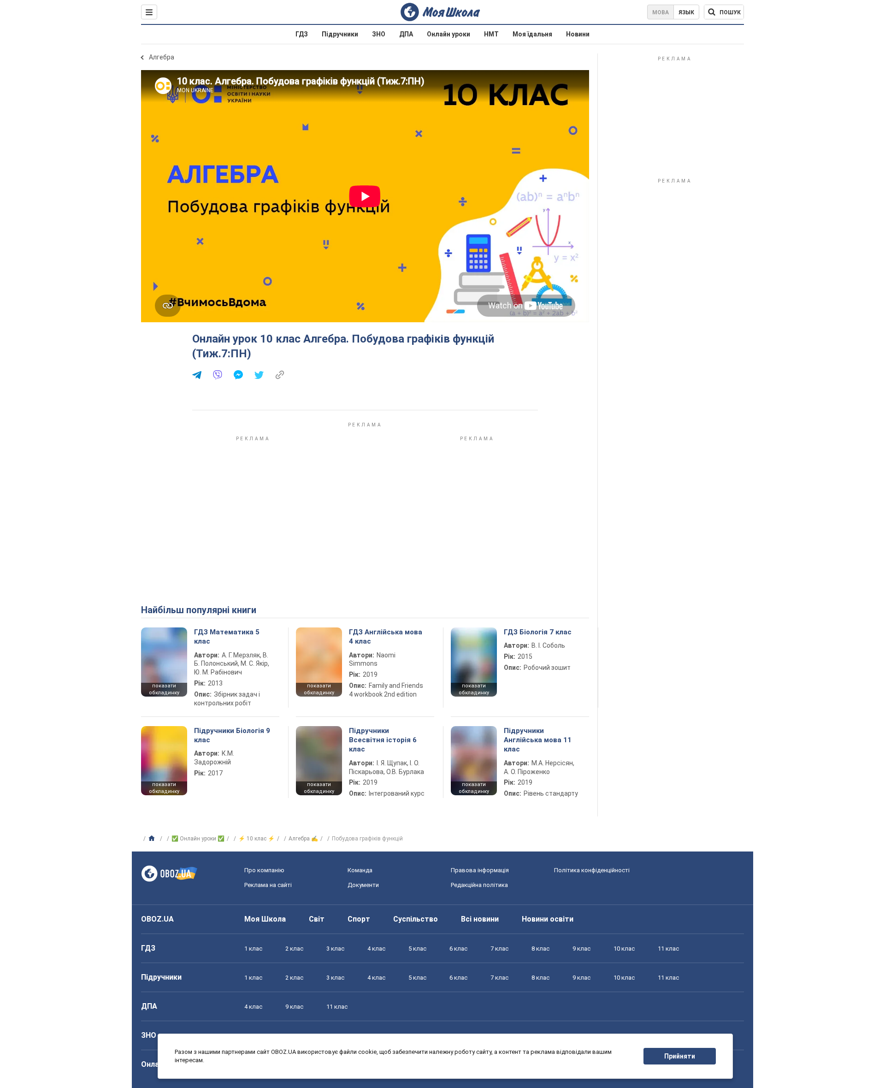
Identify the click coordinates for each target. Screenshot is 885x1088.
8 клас (540, 948)
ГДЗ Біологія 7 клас (538, 632)
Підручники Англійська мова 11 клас (538, 740)
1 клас (253, 948)
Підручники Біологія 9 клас (232, 735)
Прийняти (679, 1056)
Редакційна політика (479, 884)
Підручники (340, 34)
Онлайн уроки (448, 34)
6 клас (458, 948)
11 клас (668, 948)
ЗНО (378, 34)
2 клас (294, 948)
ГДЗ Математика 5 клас (227, 636)
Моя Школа (265, 919)
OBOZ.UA (157, 919)
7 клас (499, 948)
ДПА (406, 34)
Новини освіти (547, 919)
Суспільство (415, 919)
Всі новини (480, 919)
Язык (686, 12)
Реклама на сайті (268, 884)
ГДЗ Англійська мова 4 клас (385, 636)
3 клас (335, 948)
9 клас (581, 948)
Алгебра (161, 57)
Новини (578, 34)
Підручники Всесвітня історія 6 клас (383, 740)
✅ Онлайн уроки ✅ (197, 838)
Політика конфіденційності (592, 870)
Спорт (359, 919)
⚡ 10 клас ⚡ (256, 838)
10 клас (624, 948)
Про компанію (264, 870)
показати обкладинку (164, 689)
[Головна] (153, 838)
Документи (363, 884)
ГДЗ (301, 34)
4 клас (376, 948)
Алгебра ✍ (303, 838)
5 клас (417, 948)
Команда (360, 870)
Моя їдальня (532, 34)
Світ (316, 919)
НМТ (491, 34)
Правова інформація (480, 870)
